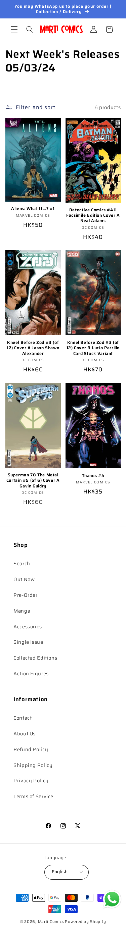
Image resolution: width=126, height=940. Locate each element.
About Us (24, 733)
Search (21, 563)
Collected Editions (35, 658)
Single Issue (28, 642)
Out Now (24, 579)
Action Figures (31, 673)
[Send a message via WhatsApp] (112, 899)
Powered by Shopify (85, 922)
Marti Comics (51, 922)
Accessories (27, 626)
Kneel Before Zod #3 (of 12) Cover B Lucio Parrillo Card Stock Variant (93, 348)
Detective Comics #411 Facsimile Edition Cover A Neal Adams (93, 215)
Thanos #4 (93, 475)
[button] (14, 29)
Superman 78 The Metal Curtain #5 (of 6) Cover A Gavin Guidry (33, 480)
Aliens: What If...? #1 (33, 208)
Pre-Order (25, 595)
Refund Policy (30, 749)
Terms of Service (33, 796)
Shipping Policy (32, 765)
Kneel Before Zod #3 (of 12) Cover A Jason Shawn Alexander (33, 348)
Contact (22, 718)
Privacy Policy (31, 780)
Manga (21, 611)
